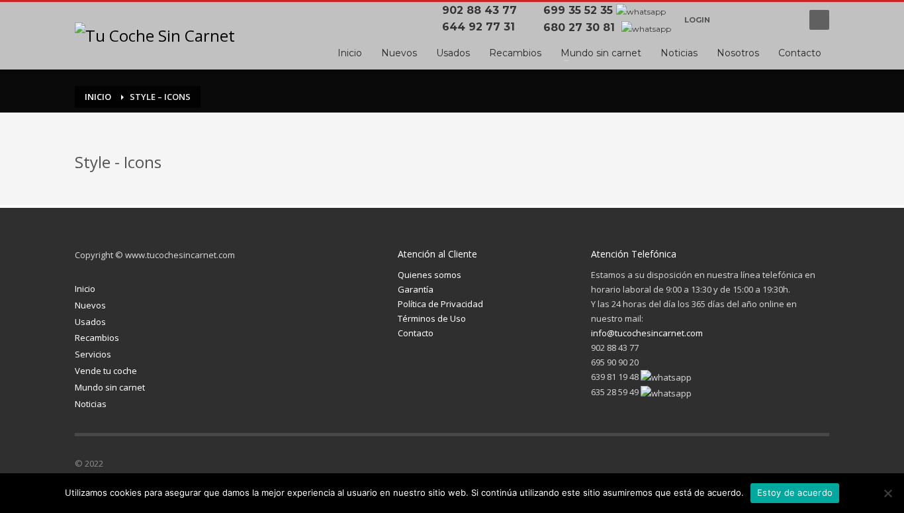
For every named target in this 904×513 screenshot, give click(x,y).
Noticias (91, 404)
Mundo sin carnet (110, 387)
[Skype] (819, 466)
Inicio (85, 289)
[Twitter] (740, 466)
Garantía (415, 289)
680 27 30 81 (580, 27)
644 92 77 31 (481, 27)
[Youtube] (786, 20)
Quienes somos (429, 275)
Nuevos (90, 305)
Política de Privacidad (440, 304)
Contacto (415, 333)
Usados (90, 322)
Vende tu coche (106, 371)
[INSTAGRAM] (760, 20)
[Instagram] (766, 466)
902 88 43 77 (482, 10)
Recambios (97, 338)
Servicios (93, 354)
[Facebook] (733, 20)
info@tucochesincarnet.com (647, 333)
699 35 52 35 (578, 10)
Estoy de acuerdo (795, 492)
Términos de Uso (432, 318)
